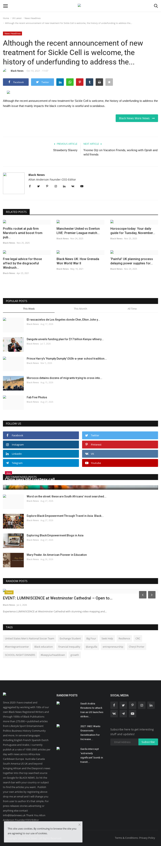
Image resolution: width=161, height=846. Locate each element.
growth (74, 655)
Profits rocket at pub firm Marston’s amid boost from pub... (22, 233)
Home (6, 18)
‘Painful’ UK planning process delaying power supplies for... (131, 261)
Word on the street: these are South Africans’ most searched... (66, 496)
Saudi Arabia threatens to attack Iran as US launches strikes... (91, 710)
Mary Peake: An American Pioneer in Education (57, 554)
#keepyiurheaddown (53, 655)
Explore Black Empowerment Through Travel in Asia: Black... (65, 515)
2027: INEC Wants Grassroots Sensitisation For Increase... (90, 733)
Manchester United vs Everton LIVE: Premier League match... (78, 231)
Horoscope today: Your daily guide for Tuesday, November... (132, 231)
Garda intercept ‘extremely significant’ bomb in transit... (91, 755)
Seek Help (107, 638)
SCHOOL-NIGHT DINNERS (20, 655)
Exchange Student (70, 638)
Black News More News (135, 118)
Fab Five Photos (37, 397)
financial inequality (69, 646)
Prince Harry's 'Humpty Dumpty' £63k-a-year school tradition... (67, 358)
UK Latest (17, 18)
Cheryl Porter (136, 646)
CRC (137, 638)
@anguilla (91, 646)
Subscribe (148, 742)
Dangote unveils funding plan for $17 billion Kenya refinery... (65, 339)
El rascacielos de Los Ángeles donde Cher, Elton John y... (63, 319)
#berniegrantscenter (17, 646)
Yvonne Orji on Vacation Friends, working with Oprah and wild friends (120, 152)
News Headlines (33, 18)
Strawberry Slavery (65, 150)
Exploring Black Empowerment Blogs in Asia (55, 535)
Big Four (91, 638)
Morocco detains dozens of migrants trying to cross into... (64, 378)
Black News (17, 70)
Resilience (124, 638)
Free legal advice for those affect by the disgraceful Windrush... (22, 263)
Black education (43, 646)
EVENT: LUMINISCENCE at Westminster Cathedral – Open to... (58, 598)
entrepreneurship (113, 646)
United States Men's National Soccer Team (29, 638)
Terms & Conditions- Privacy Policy (135, 838)
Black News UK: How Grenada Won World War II (78, 261)
